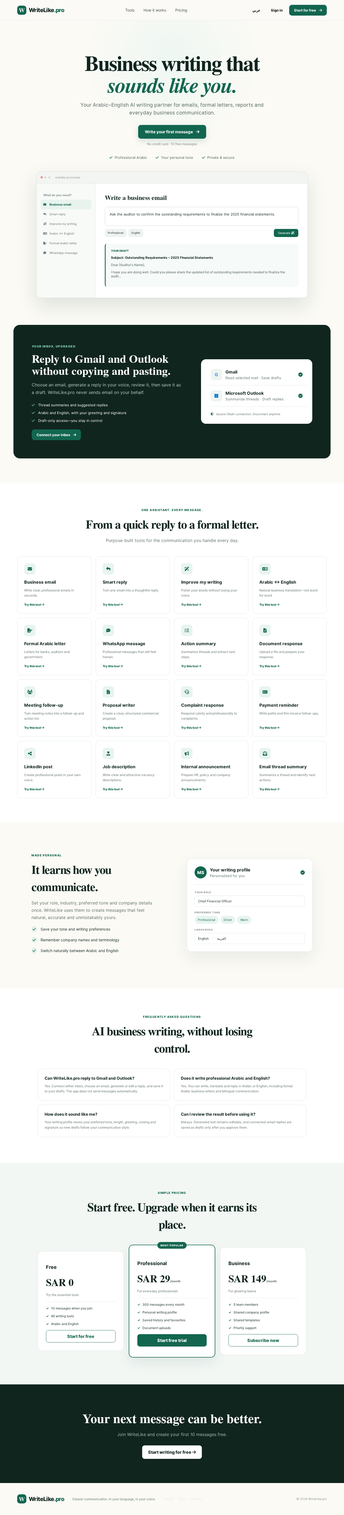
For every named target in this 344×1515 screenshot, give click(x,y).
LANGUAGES (204, 929)
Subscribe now (263, 1340)
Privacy (169, 1499)
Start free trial (172, 1340)
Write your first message (169, 131)
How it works (155, 10)
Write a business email (136, 197)
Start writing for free (169, 1452)
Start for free (305, 10)
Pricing (181, 10)
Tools (129, 10)
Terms (182, 1499)
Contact (196, 1499)
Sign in (277, 10)
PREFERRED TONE (207, 912)
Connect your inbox (54, 435)
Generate (284, 233)
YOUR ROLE (203, 892)
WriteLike (41, 10)
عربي (256, 10)
